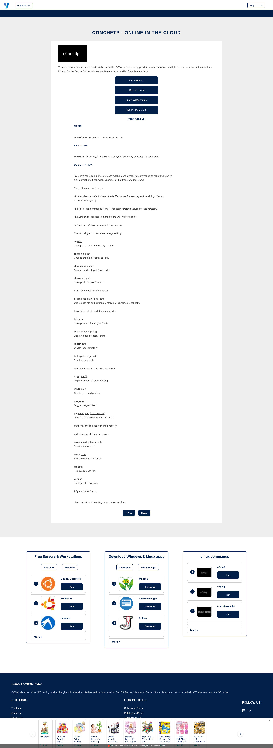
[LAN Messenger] (127, 603)
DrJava (143, 618)
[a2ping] (205, 591)
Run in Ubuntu (136, 80)
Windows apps (148, 567)
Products (21, 5)
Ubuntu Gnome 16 (71, 578)
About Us (16, 713)
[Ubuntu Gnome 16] (49, 584)
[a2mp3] (205, 572)
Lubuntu (65, 618)
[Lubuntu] (49, 623)
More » (38, 636)
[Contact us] (249, 711)
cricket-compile (226, 606)
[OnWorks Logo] (6, 5)
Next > (144, 513)
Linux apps (124, 567)
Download (150, 587)
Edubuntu (66, 598)
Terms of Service (132, 718)
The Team (16, 708)
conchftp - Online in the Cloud (136, 32)
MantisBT (144, 578)
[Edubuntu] (49, 603)
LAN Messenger (148, 598)
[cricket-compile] (205, 611)
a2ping (221, 586)
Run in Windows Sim (136, 99)
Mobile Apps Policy (133, 713)
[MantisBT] (127, 584)
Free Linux (49, 567)
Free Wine (70, 567)
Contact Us (17, 718)
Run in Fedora (136, 90)
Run (72, 587)
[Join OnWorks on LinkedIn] (243, 711)
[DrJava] (127, 623)
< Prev (129, 513)
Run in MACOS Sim (136, 109)
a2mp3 (221, 567)
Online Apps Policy (133, 708)
